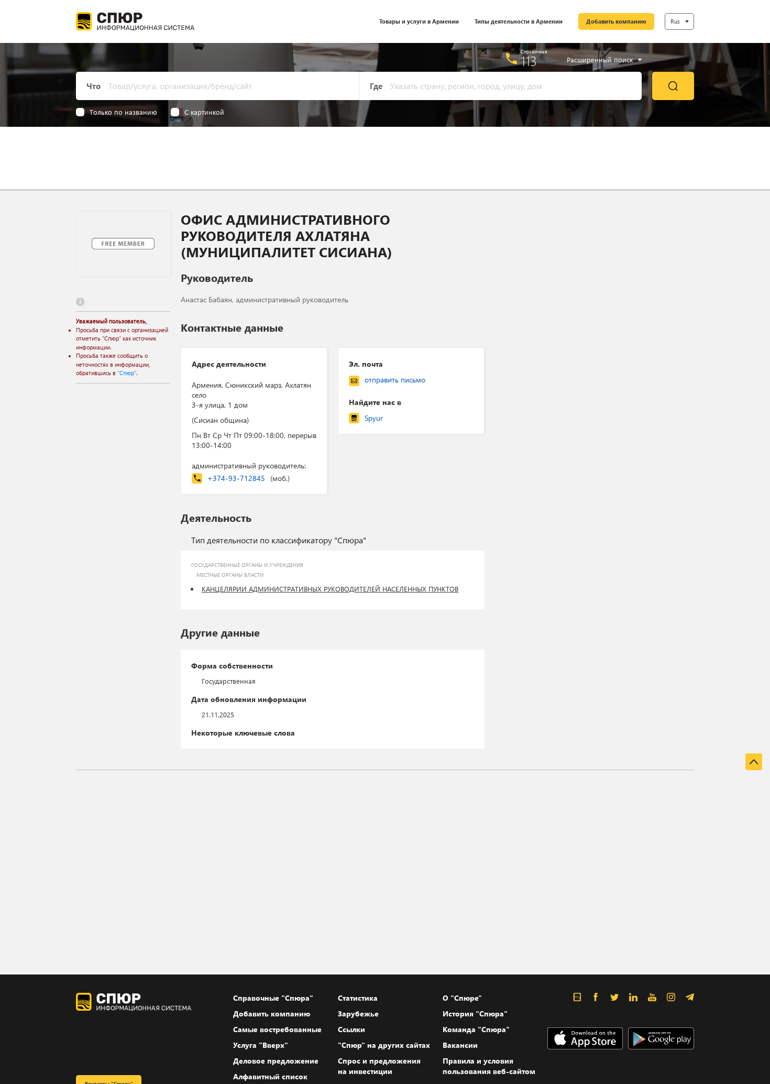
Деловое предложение (275, 1061)
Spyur (374, 418)
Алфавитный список (270, 1076)
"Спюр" (126, 372)
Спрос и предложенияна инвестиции (379, 1066)
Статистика (358, 998)
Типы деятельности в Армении (519, 21)
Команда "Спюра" (476, 1029)
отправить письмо (395, 380)
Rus (675, 21)
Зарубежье (358, 1014)
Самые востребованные (277, 1029)
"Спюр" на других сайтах (384, 1045)
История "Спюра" (475, 1014)
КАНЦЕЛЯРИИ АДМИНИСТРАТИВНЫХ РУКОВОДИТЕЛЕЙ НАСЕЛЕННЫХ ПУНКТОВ (330, 588)
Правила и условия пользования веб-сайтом (489, 1066)
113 (529, 61)
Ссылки (351, 1029)
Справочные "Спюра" (273, 998)
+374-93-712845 (248, 478)
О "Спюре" (462, 998)
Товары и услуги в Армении (419, 21)
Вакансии (460, 1045)
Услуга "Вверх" (260, 1045)
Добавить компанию (616, 21)
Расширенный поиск (600, 60)
